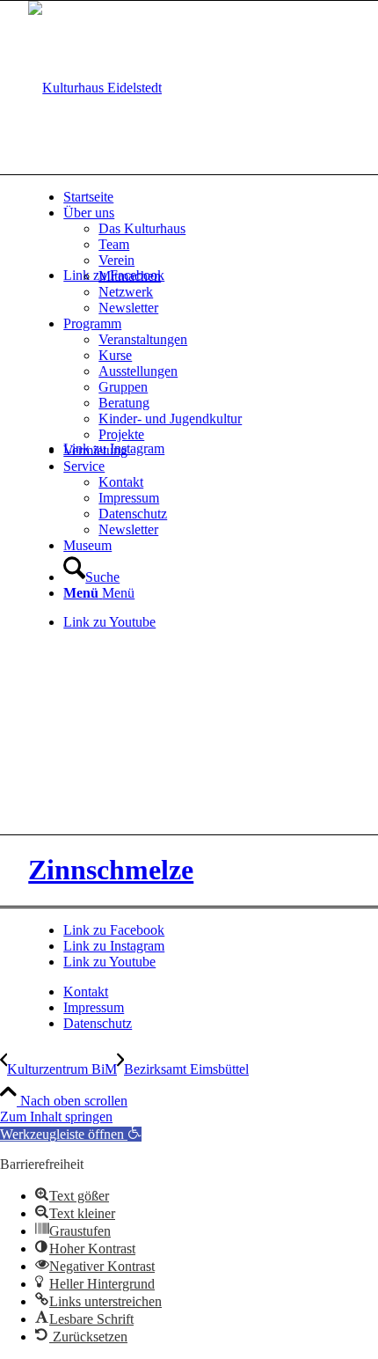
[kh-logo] (95, 87)
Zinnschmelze (110, 869)
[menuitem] (206, 197)
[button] (71, 1134)
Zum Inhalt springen (56, 1116)
